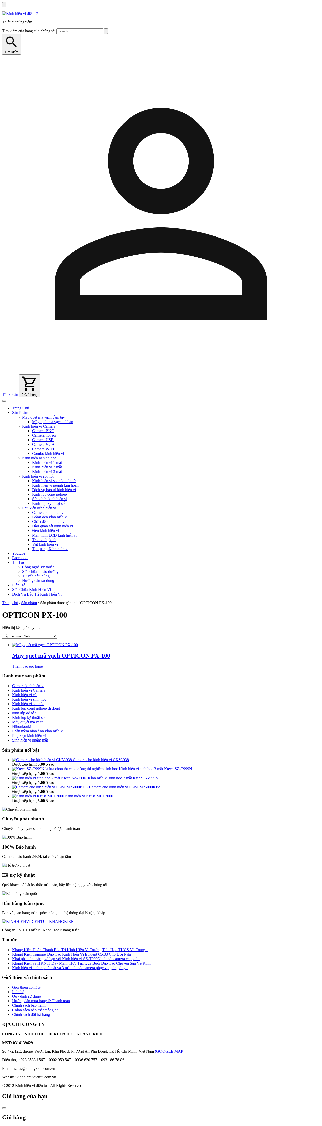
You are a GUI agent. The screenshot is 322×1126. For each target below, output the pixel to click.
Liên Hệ (18, 585)
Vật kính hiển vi (45, 544)
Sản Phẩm (20, 412)
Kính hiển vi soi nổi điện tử (54, 481)
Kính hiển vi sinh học (39, 458)
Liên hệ (18, 992)
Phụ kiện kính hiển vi (39, 508)
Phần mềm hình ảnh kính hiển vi (38, 731)
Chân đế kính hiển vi (48, 521)
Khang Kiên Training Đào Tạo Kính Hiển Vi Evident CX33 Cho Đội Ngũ (71, 954)
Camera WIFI (43, 449)
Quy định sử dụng (26, 996)
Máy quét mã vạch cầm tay (43, 417)
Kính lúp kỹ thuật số (48, 503)
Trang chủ (10, 603)
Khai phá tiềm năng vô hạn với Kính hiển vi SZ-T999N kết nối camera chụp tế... (76, 959)
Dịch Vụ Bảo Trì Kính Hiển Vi (37, 594)
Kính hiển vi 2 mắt (47, 467)
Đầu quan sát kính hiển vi (52, 526)
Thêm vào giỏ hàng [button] (27, 666)
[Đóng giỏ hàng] (4, 1108)
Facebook (20, 558)
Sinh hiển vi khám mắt (30, 740)
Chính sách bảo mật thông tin (35, 1010)
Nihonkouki (21, 726)
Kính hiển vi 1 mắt (47, 462)
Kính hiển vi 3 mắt (47, 471)
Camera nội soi (44, 435)
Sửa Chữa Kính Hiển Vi (31, 589)
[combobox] (79, 31)
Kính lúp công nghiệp (49, 494)
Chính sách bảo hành (29, 1005)
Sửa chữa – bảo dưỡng (40, 571)
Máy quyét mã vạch (28, 722)
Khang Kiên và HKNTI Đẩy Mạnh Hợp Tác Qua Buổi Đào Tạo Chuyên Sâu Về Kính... (83, 963)
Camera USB (43, 440)
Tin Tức (18, 562)
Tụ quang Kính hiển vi (50, 549)
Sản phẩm (29, 603)
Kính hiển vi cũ (24, 695)
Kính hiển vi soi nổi (38, 476)
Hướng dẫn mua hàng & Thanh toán (41, 1001)
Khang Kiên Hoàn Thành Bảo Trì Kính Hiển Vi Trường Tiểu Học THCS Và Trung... (80, 949)
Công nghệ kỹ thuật (38, 567)
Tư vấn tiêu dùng (36, 576)
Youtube (18, 553)
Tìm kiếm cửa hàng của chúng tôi (28, 31)
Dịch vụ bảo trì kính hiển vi (54, 490)
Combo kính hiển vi (48, 453)
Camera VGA (43, 444)
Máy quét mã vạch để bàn (52, 422)
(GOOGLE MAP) (169, 1051)
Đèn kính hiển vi (45, 530)
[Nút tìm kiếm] (106, 31)
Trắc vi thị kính (44, 540)
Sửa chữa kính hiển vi (49, 499)
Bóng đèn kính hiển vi (50, 517)
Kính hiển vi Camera (38, 426)
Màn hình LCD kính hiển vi (54, 535)
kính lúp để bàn (24, 713)
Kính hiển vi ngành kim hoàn (55, 485)
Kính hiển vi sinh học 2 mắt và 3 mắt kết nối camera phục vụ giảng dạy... (70, 968)
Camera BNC (43, 431)
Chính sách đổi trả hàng (31, 1014)
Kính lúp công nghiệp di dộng (36, 708)
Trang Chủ (20, 408)
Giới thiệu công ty (26, 987)
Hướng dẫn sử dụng (38, 580)
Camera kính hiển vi (48, 512)
